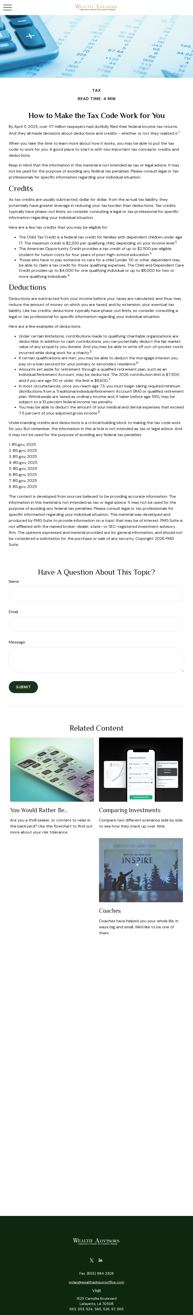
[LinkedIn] (100, 1260)
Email (13, 611)
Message (17, 642)
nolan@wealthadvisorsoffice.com (96, 1282)
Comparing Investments (130, 810)
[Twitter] (91, 1260)
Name (14, 581)
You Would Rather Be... (39, 810)
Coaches (110, 910)
